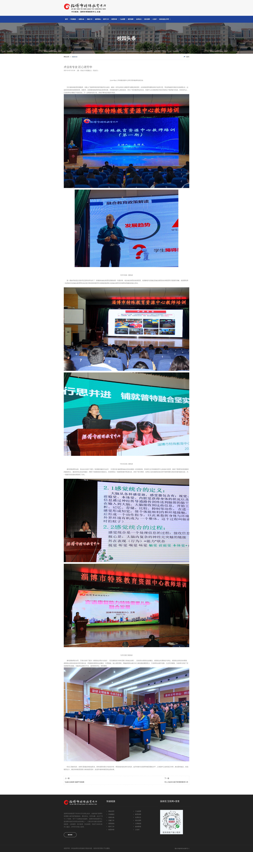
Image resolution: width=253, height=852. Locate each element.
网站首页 (66, 57)
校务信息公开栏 (164, 19)
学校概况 (73, 19)
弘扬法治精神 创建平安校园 (74, 782)
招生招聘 (147, 19)
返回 (187, 57)
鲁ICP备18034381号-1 (182, 848)
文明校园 (138, 823)
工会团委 (122, 19)
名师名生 (139, 19)
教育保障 (130, 19)
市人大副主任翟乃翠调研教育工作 (176, 782)
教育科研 (114, 19)
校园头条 (81, 19)
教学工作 (106, 19)
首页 (66, 19)
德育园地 (98, 19)
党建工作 (89, 19)
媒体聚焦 (138, 826)
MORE (70, 835)
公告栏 (154, 19)
